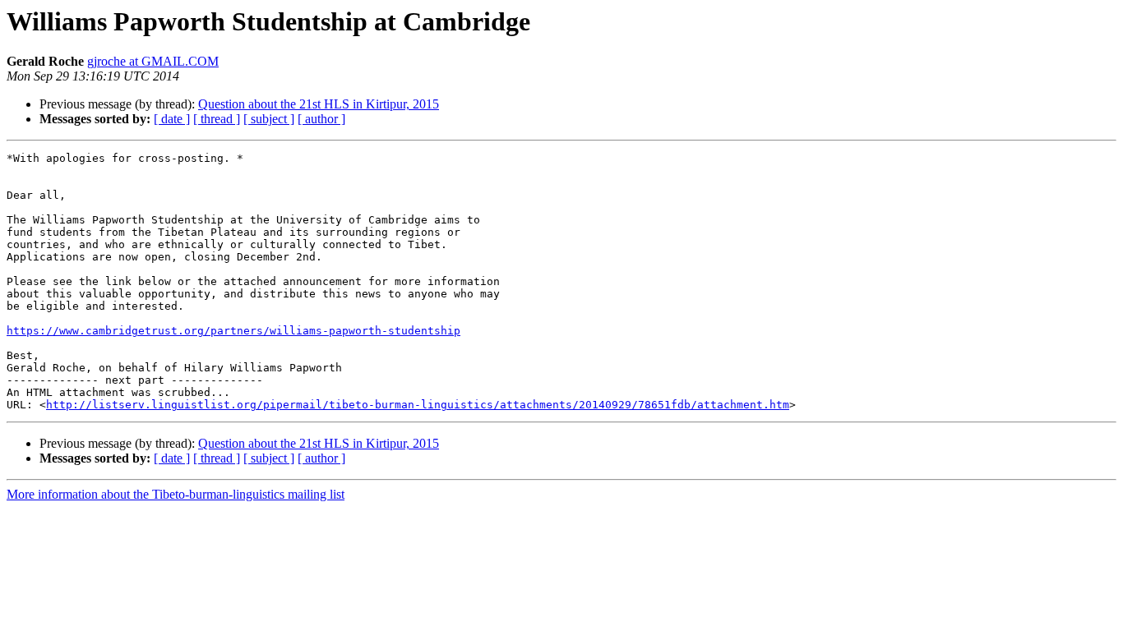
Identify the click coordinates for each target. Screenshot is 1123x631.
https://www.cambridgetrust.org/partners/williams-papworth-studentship (233, 331)
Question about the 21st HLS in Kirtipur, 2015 (318, 104)
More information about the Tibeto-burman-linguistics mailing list (175, 494)
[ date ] (172, 119)
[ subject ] (268, 119)
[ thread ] (216, 119)
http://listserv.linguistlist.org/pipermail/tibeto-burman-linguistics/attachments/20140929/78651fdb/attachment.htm (417, 404)
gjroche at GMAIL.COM (153, 61)
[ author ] (321, 119)
